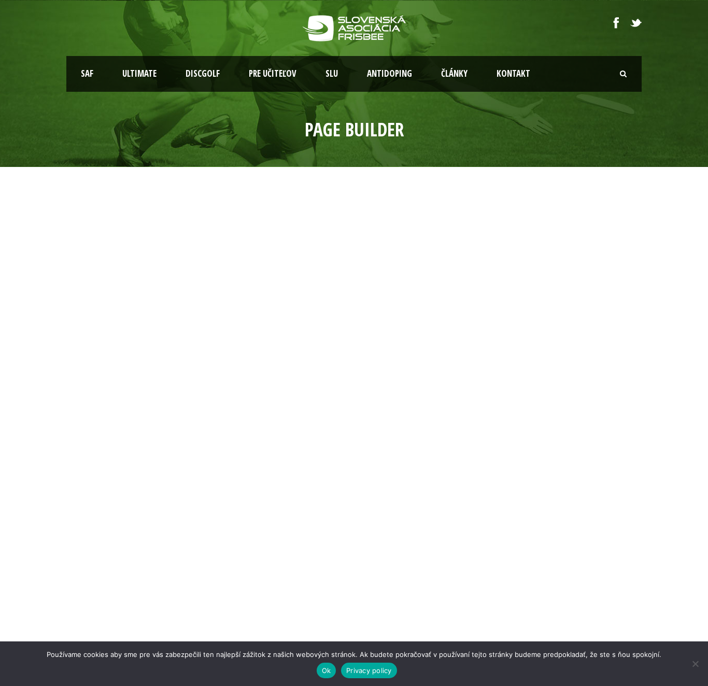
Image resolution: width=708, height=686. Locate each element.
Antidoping (389, 73)
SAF (87, 73)
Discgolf (203, 73)
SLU (331, 73)
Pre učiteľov (272, 73)
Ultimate (139, 73)
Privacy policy (369, 670)
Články (454, 73)
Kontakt (513, 73)
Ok (326, 670)
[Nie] (695, 664)
